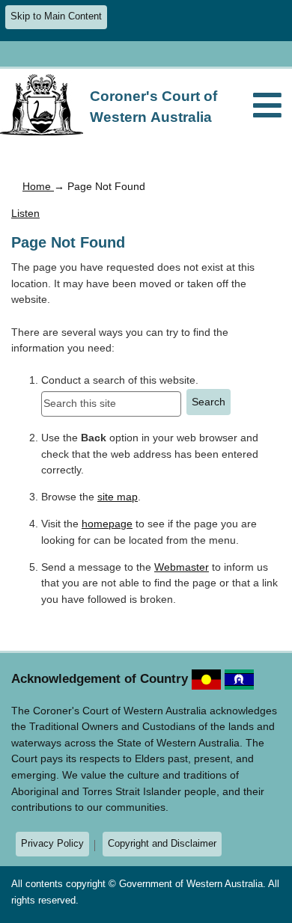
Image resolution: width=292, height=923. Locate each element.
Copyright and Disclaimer (162, 843)
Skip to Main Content (56, 16)
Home (38, 186)
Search (208, 402)
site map (117, 497)
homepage (107, 524)
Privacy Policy (52, 843)
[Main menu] (267, 106)
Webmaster (181, 567)
